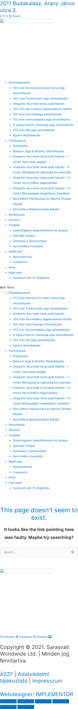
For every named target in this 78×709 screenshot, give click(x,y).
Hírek (12, 267)
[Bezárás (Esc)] (8, 701)
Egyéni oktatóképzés (27, 135)
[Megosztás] (25, 701)
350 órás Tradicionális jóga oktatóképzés (40, 98)
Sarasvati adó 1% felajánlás (31, 277)
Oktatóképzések (19, 82)
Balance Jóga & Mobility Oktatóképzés (38, 151)
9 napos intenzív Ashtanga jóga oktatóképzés (43, 125)
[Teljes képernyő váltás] (43, 701)
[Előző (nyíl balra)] (8, 707)
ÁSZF (6, 674)
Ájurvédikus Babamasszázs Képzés (36, 209)
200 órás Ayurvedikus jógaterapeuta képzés (42, 109)
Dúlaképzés (20, 145)
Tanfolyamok (17, 140)
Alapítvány (16, 251)
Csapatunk (20, 262)
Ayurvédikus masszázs (28, 246)
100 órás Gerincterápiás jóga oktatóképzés (41, 119)
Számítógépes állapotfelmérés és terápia (40, 230)
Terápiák (14, 225)
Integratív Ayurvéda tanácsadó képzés (38, 103)
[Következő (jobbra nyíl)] (25, 707)
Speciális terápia (24, 235)
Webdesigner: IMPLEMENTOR (36, 694)
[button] (39, 287)
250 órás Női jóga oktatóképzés (34, 130)
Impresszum (47, 681)
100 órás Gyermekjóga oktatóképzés (37, 114)
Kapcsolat (15, 272)
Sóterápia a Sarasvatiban (30, 241)
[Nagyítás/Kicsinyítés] (60, 701)
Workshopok (17, 214)
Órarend (14, 219)
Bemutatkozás (22, 256)
